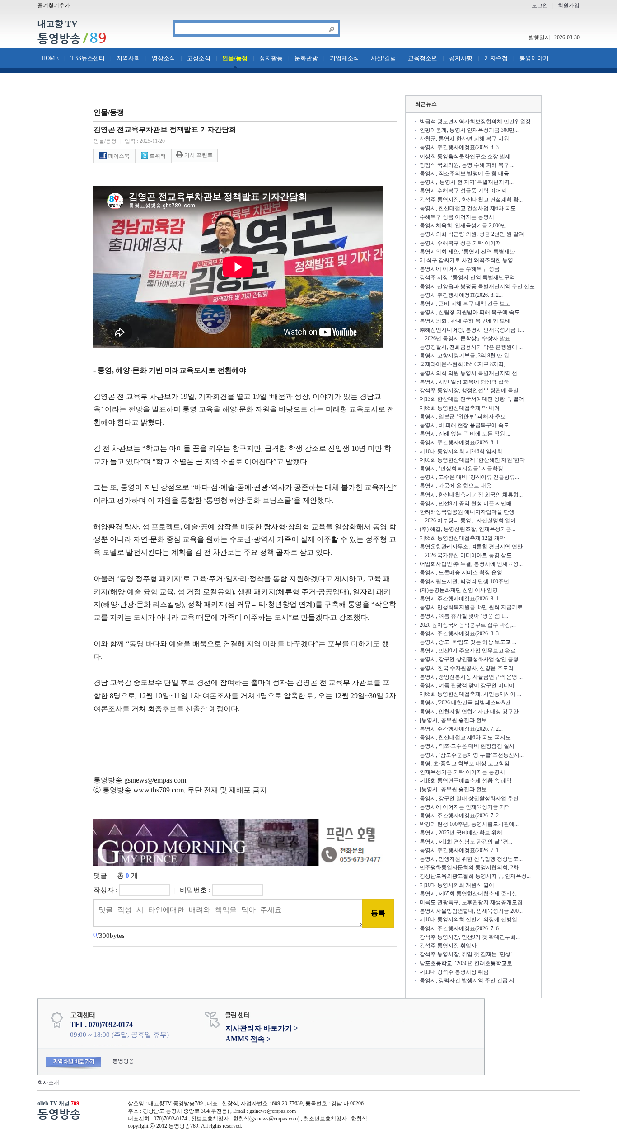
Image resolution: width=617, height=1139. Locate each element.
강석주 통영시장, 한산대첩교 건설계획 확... (471, 200)
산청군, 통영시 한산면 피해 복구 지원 (464, 139)
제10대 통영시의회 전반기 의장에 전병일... (470, 919)
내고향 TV (57, 24)
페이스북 (118, 156)
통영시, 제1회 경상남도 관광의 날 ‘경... (466, 842)
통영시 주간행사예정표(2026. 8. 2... (461, 295)
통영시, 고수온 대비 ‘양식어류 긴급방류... (469, 477)
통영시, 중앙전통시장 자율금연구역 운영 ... (471, 677)
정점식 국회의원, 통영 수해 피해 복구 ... (467, 165)
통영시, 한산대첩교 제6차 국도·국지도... (467, 737)
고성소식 (198, 58)
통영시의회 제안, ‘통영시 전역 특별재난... (469, 251)
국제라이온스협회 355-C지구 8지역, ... (465, 364)
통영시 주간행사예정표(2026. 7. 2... (461, 729)
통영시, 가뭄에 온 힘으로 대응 (455, 486)
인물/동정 (235, 58)
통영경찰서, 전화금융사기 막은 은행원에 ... (471, 347)
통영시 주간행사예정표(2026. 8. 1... (461, 442)
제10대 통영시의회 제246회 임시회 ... (464, 451)
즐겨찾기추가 (53, 5)
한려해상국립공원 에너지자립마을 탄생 (467, 512)
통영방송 (72, 38)
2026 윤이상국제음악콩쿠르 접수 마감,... (468, 625)
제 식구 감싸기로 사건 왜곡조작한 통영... (468, 260)
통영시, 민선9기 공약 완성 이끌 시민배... (468, 503)
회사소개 (48, 1082)
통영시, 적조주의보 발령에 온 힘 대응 (464, 173)
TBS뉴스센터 (87, 58)
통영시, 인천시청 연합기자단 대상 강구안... (471, 711)
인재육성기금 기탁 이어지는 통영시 (462, 772)
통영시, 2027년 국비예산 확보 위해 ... (464, 833)
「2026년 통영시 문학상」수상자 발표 (465, 338)
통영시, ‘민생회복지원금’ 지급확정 (461, 468)
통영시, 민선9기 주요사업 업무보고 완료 (468, 650)
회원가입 (569, 5)
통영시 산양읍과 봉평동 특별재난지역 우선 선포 (477, 286)
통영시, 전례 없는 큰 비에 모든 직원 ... (465, 434)
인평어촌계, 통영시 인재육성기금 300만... (469, 130)
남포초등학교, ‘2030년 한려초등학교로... (468, 963)
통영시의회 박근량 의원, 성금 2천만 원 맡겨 (472, 234)
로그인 (540, 5)
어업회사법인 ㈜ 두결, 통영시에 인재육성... (471, 564)
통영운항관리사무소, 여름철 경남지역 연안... (473, 547)
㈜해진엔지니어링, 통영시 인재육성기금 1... (472, 330)
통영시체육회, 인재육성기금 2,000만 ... (466, 225)
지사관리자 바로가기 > (261, 1028)
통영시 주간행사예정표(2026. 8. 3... (461, 147)
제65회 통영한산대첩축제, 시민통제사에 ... (470, 694)
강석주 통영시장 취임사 (448, 945)
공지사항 (460, 58)
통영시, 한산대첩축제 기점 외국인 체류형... (471, 495)
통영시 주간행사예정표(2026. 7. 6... (461, 928)
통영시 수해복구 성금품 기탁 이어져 (463, 190)
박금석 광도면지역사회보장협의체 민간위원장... (477, 121)
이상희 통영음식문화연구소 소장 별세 (465, 156)
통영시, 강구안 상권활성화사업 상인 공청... (471, 659)
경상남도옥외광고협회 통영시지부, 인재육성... (475, 876)
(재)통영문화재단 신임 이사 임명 (459, 590)
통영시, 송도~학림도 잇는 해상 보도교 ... (468, 642)
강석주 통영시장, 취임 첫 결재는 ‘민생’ (466, 954)
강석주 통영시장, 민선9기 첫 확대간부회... (470, 937)
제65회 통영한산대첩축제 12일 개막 (462, 538)
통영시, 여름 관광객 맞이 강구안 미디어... (469, 685)
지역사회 (128, 58)
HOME (50, 58)
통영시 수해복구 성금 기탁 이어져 (460, 243)
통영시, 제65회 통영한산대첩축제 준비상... (470, 894)
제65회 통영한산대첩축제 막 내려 (460, 408)
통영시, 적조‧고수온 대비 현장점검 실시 (467, 746)
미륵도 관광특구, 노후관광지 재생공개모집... (473, 902)
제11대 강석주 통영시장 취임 (454, 972)
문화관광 (306, 58)
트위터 (157, 156)
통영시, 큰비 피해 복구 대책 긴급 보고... (467, 303)
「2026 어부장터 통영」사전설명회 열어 (468, 520)
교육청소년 (422, 58)
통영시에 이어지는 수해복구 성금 (460, 269)
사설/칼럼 (383, 58)
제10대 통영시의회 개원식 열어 (457, 885)
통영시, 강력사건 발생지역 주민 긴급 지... (469, 980)
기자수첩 (496, 58)
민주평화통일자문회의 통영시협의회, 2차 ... (472, 867)
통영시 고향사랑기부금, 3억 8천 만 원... (466, 355)
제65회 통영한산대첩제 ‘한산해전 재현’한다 (472, 460)
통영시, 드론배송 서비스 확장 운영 (461, 572)
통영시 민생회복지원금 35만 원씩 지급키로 (471, 607)
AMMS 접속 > (248, 1039)
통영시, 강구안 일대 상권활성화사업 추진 (469, 798)
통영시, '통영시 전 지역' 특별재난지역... (467, 182)
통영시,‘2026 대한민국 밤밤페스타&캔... (467, 702)
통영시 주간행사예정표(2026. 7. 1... (461, 850)
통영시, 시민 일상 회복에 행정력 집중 (464, 382)
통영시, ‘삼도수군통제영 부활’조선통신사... (472, 755)
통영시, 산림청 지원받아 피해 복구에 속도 (470, 312)
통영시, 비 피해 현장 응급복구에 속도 (464, 425)
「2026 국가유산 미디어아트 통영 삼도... (468, 555)
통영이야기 (534, 58)
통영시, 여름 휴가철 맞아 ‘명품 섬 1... (464, 616)
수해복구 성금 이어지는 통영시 (457, 217)
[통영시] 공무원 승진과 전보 (453, 720)
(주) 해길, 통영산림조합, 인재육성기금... (467, 529)
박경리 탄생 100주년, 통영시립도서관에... (469, 824)
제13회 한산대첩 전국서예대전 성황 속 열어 (472, 399)
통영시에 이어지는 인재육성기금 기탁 (465, 807)
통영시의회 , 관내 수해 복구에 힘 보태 (465, 321)
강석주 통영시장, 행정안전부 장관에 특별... (471, 390)
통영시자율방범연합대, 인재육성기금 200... (471, 911)
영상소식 (163, 58)
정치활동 (271, 58)
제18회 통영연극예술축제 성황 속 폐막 (466, 781)
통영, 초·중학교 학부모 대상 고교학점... (467, 763)
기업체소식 (344, 58)
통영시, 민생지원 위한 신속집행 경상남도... (471, 859)
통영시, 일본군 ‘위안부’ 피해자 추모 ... (465, 416)
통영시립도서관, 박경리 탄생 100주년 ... (467, 581)
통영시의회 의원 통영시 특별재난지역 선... (470, 373)
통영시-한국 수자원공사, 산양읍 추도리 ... (469, 668)
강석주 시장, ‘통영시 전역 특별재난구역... (469, 277)
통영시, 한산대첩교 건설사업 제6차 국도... (470, 208)
